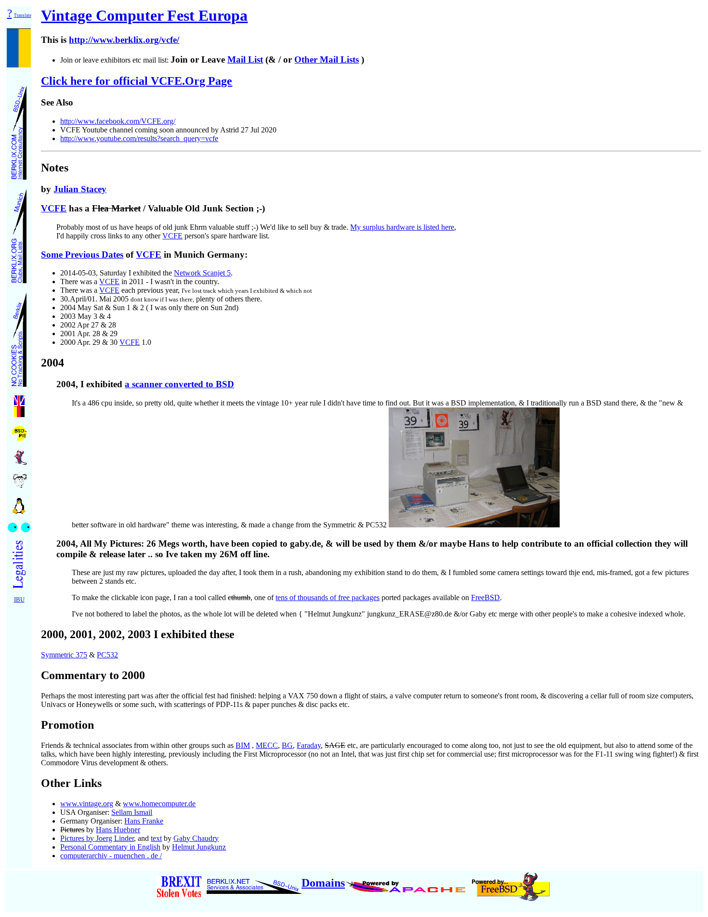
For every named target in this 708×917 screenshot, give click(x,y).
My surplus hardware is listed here (402, 227)
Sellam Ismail (131, 812)
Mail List (245, 59)
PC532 (107, 655)
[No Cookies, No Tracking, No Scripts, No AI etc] (19, 337)
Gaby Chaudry (196, 838)
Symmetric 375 (64, 655)
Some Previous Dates (82, 254)
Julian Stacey (79, 189)
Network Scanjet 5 (202, 273)
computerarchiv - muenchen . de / (111, 856)
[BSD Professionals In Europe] (19, 431)
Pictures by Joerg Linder (97, 838)
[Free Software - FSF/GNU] (19, 478)
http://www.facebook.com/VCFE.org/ (117, 121)
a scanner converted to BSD (179, 384)
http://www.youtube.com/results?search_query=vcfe (139, 138)
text (156, 838)
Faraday (309, 745)
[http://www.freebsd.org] (511, 883)
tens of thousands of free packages (327, 597)
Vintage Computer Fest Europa (144, 15)
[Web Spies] (19, 525)
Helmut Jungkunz (199, 847)
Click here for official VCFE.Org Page (136, 81)
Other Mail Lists (326, 59)
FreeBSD (485, 597)
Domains (323, 883)
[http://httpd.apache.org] (407, 883)
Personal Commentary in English (110, 847)
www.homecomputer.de (159, 803)
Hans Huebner (118, 829)
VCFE (53, 208)
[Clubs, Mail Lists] (19, 233)
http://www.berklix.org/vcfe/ (124, 40)
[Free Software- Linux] (19, 502)
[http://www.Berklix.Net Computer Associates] (254, 883)
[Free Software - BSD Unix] (19, 454)
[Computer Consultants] (19, 130)
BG (287, 745)
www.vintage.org (86, 803)
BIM (243, 745)
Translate (22, 15)
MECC (267, 745)
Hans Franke (143, 821)
